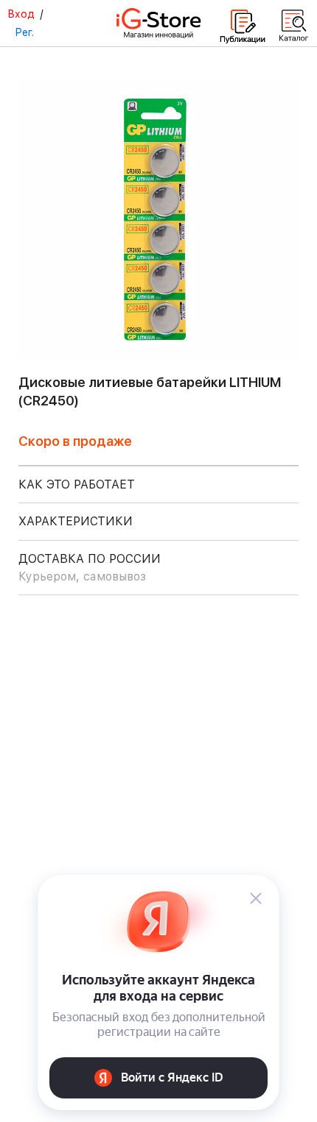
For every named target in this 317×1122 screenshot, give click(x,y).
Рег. (24, 32)
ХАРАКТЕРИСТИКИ (75, 521)
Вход (21, 14)
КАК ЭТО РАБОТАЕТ (76, 484)
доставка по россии (89, 567)
